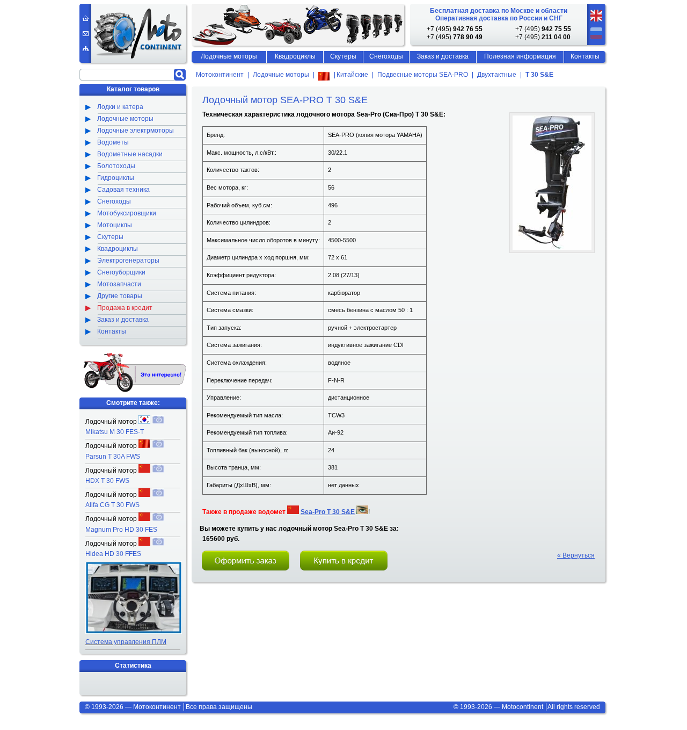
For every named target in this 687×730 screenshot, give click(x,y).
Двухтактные (496, 75)
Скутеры (343, 56)
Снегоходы (386, 56)
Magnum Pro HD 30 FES (121, 529)
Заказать (246, 560)
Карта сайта (86, 48)
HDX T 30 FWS (107, 481)
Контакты (585, 56)
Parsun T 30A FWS (112, 456)
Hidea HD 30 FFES (113, 554)
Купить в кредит (344, 560)
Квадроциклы (295, 56)
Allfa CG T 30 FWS (112, 505)
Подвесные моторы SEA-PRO (422, 75)
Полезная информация (520, 56)
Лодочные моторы (281, 75)
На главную (86, 18)
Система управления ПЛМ (125, 642)
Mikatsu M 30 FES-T (114, 432)
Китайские (351, 75)
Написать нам (86, 33)
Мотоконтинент (220, 75)
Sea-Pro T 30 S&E (328, 512)
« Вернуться (576, 555)
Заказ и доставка (443, 56)
